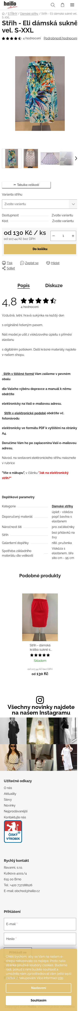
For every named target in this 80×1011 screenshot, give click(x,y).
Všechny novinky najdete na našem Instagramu (41, 710)
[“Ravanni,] (13, 831)
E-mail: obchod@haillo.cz (22, 891)
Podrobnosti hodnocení (60, 38)
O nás (8, 788)
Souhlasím (38, 1000)
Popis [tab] (23, 285)
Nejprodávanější (15, 811)
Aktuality (10, 794)
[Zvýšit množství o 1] (73, 236)
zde (60, 978)
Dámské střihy (62, 506)
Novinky (10, 805)
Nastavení (38, 988)
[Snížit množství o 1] (54, 236)
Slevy (8, 799)
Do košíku (40, 249)
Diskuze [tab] (54, 285)
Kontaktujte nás (15, 817)
